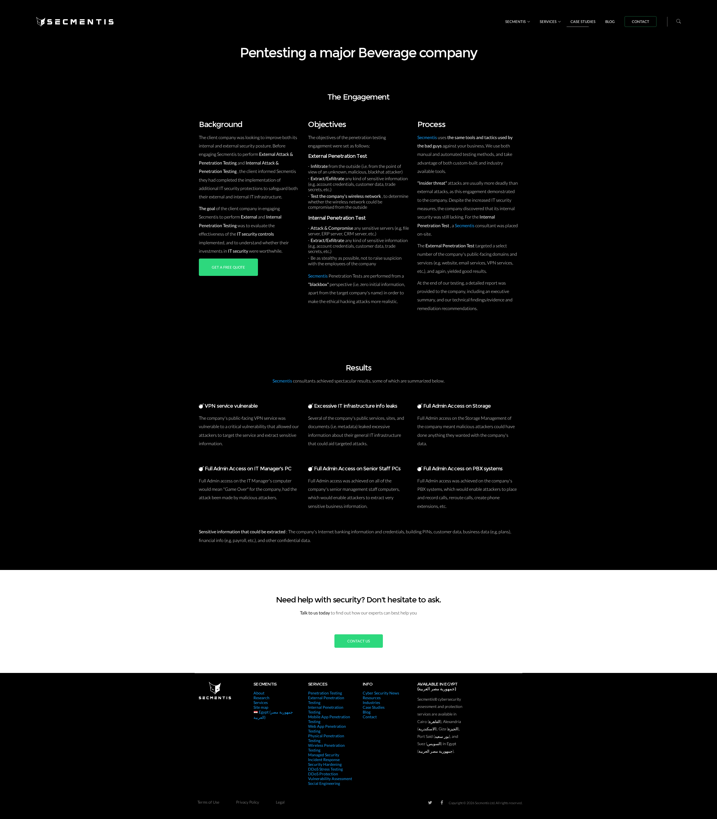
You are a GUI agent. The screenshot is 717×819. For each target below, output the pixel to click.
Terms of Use (208, 802)
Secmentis (515, 21)
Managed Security (323, 754)
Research (261, 697)
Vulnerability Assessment (330, 778)
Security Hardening (325, 764)
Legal (280, 802)
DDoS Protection (323, 773)
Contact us (358, 641)
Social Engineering (324, 783)
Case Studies (583, 21)
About (258, 693)
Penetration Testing (325, 693)
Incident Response (324, 759)
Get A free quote (228, 267)
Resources (372, 697)
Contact (640, 21)
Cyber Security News (381, 693)
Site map (260, 707)
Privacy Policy (247, 802)
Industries (371, 702)
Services (548, 21)
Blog (610, 21)
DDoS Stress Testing (325, 769)
